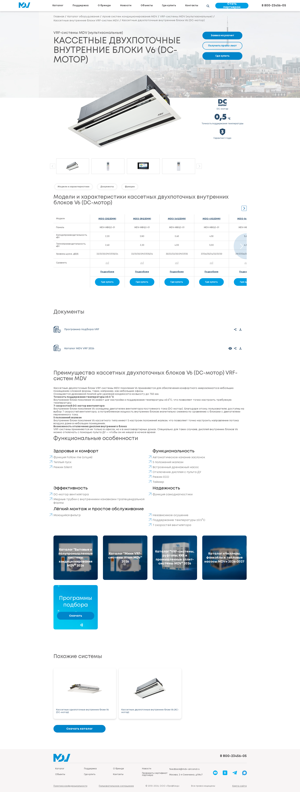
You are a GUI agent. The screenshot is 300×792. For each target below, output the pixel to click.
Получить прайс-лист (222, 46)
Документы (107, 187)
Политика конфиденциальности (70, 786)
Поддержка (81, 6)
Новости (125, 6)
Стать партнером (231, 5)
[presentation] (52, 166)
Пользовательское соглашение (116, 786)
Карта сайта (239, 786)
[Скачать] (240, 329)
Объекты (147, 6)
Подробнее (107, 272)
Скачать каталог (79, 729)
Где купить (169, 6)
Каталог (57, 6)
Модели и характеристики (73, 187)
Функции (130, 187)
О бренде (104, 6)
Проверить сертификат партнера (155, 774)
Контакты (191, 6)
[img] (75, 558)
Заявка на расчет (222, 35)
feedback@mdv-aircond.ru (184, 769)
